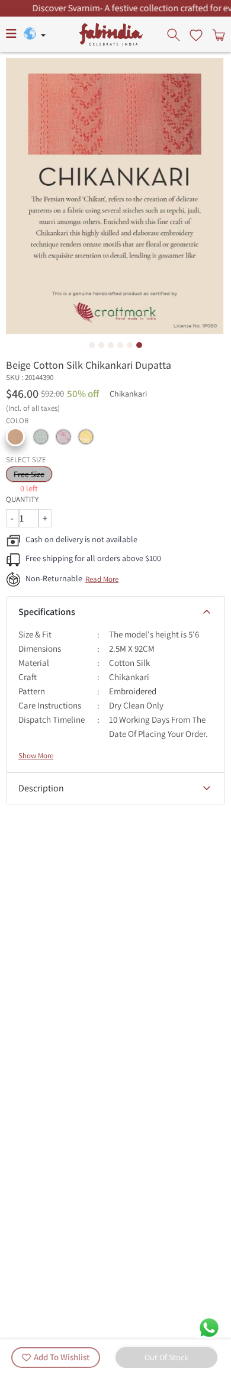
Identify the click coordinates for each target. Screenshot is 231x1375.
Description (41, 788)
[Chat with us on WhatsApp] (209, 1327)
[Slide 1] (92, 345)
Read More (101, 579)
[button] (15, 436)
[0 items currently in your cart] (217, 34)
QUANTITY (22, 499)
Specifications (46, 612)
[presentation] (174, 34)
